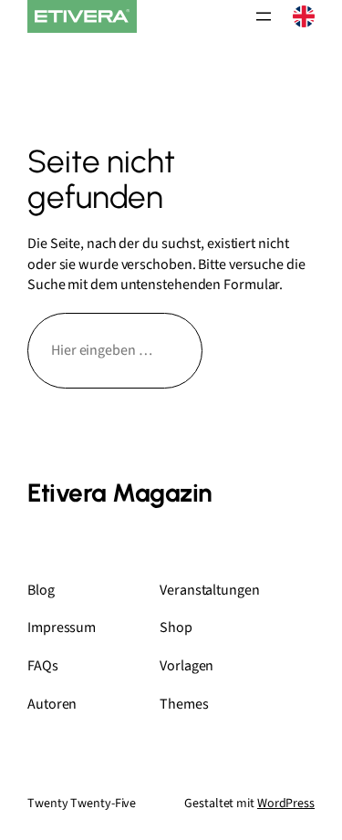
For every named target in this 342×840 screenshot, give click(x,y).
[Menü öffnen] (264, 16)
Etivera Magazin (119, 492)
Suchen (267, 350)
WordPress (286, 803)
